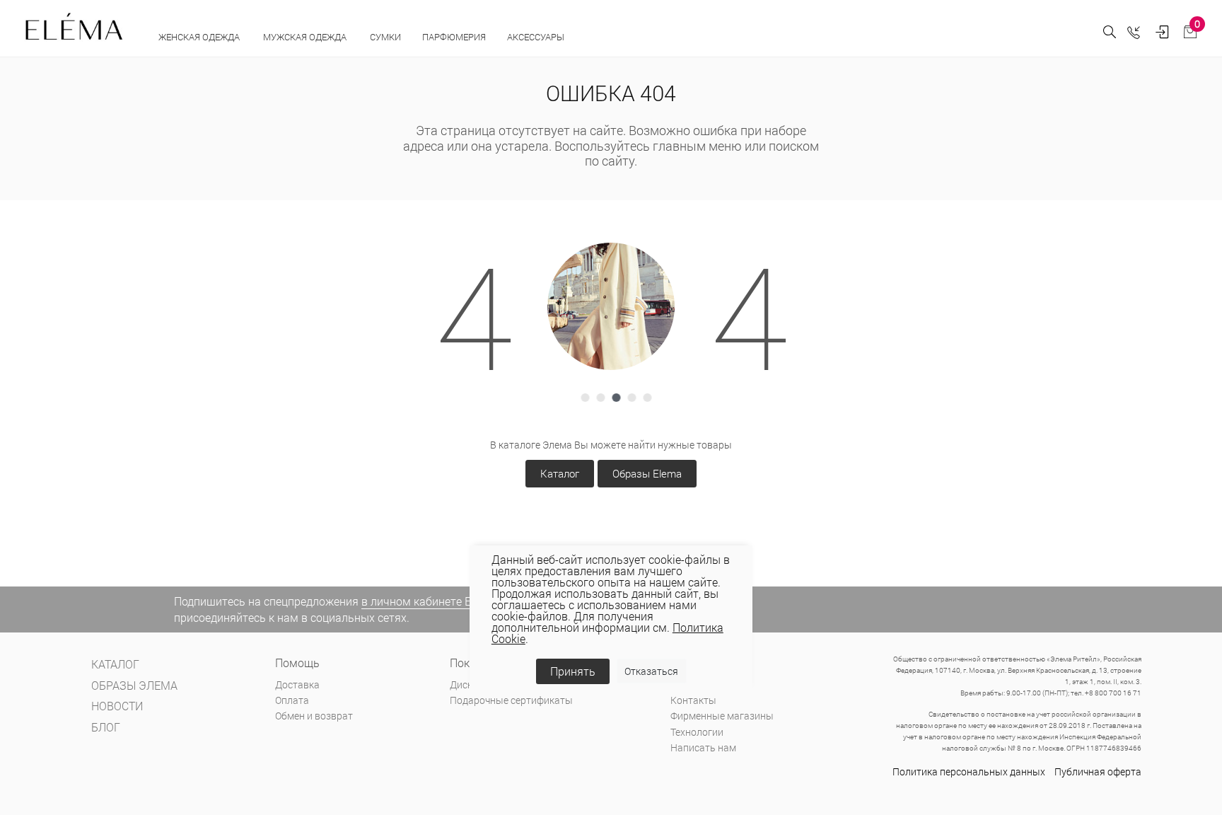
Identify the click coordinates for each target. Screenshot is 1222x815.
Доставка (297, 684)
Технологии (696, 732)
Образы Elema (647, 473)
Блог (105, 726)
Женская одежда (200, 36)
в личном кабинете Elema (428, 601)
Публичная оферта (1097, 771)
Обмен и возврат (314, 715)
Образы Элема (134, 685)
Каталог (559, 473)
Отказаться (651, 671)
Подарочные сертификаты (511, 700)
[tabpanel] (611, 306)
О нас (682, 684)
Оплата (292, 700)
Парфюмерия (454, 36)
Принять (572, 671)
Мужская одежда (306, 36)
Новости (117, 705)
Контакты (693, 700)
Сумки (385, 36)
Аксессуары (536, 36)
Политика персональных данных (968, 771)
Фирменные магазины (722, 715)
